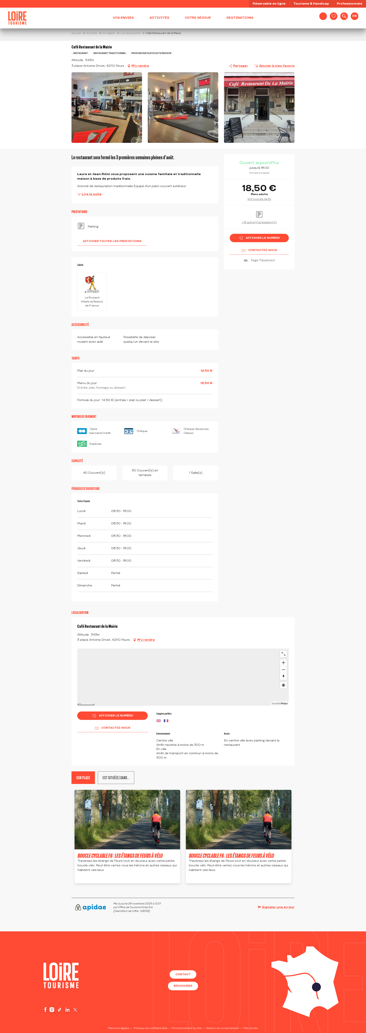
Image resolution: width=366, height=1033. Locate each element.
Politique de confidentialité (150, 1028)
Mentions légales (118, 1028)
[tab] (116, 777)
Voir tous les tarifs (259, 199)
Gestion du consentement (222, 1028)
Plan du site (250, 1028)
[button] (344, 16)
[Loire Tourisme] (17, 18)
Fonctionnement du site (186, 1028)
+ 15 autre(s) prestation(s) (259, 222)
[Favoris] (333, 16)
